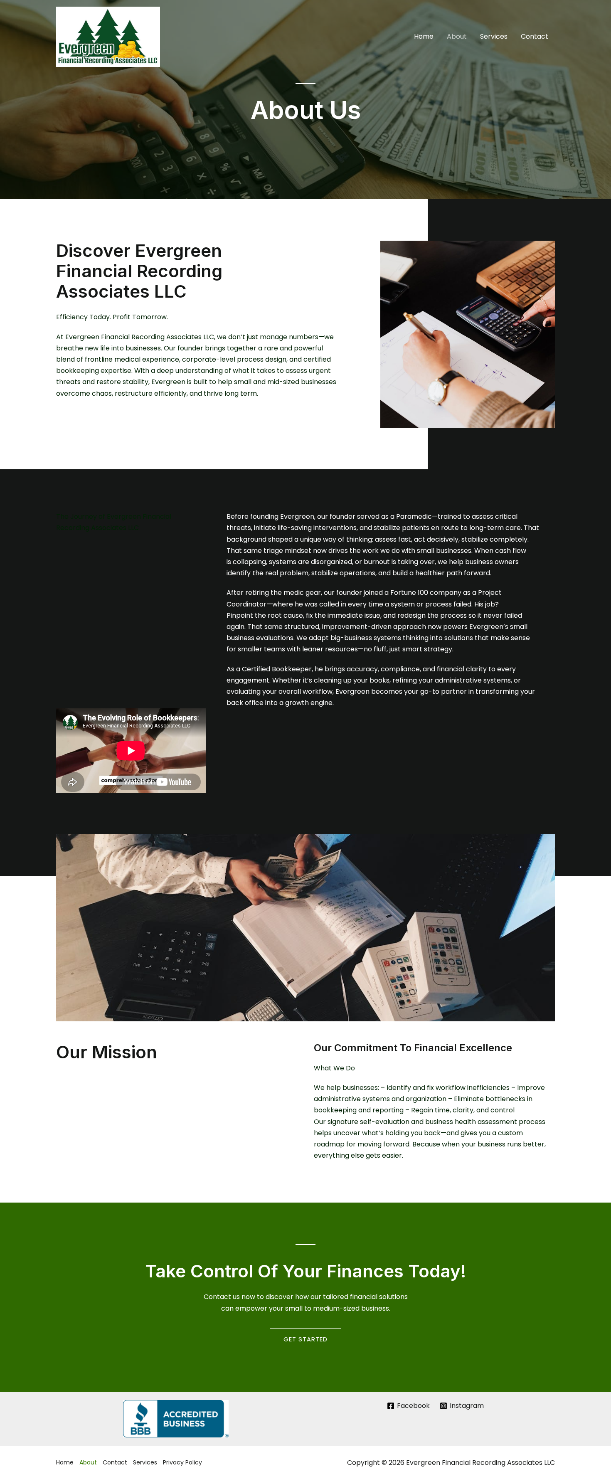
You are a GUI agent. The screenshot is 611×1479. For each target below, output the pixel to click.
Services (494, 36)
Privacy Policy (182, 1462)
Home (424, 36)
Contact (534, 36)
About (457, 36)
